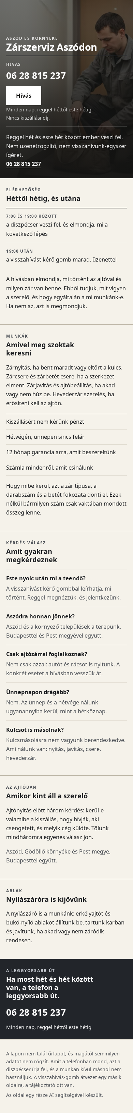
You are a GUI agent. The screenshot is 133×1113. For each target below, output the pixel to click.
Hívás (23, 95)
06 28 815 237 (35, 75)
